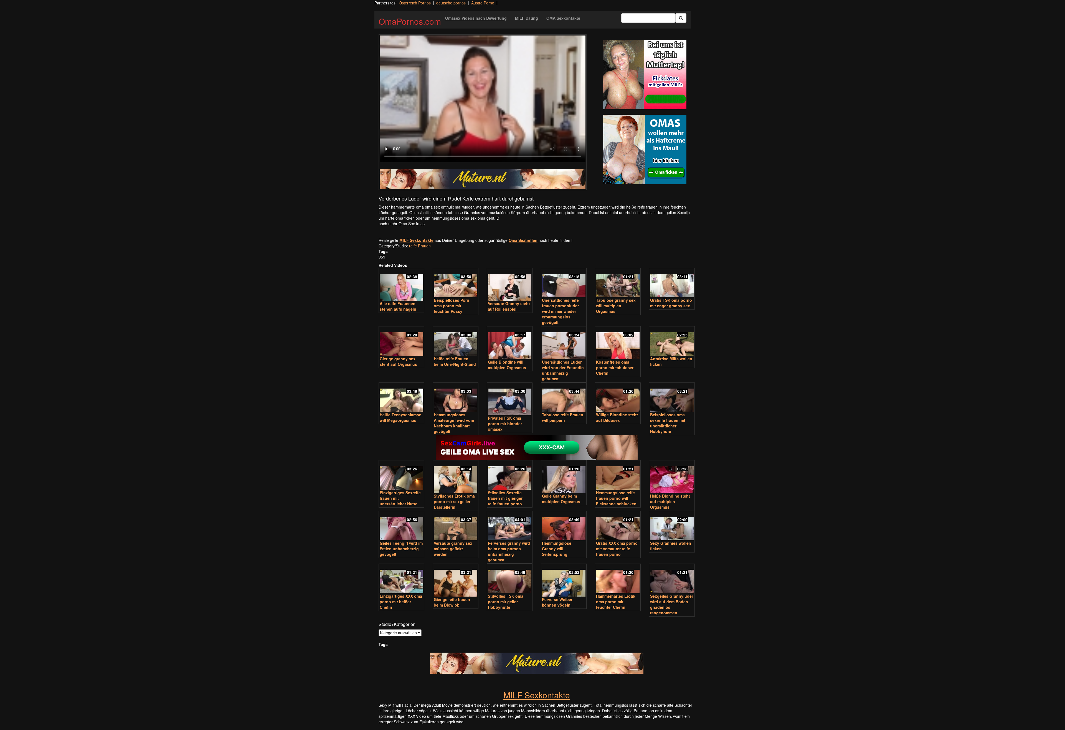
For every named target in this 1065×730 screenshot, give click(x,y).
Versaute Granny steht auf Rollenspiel (509, 306)
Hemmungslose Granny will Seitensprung (556, 548)
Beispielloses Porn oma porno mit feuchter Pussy (451, 305)
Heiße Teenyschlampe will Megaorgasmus (400, 417)
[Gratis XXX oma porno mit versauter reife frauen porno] (618, 526)
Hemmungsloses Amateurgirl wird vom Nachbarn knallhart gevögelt (454, 423)
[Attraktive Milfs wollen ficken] (672, 341)
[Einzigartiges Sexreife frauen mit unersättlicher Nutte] (401, 475)
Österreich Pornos (415, 3)
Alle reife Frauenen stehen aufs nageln (398, 306)
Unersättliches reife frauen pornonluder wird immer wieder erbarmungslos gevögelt (560, 311)
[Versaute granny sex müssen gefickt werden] (455, 526)
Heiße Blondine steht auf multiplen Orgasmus (670, 501)
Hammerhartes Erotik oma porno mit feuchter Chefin (615, 601)
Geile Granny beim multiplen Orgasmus (561, 498)
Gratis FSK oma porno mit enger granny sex (671, 302)
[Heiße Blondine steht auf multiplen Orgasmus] (672, 477)
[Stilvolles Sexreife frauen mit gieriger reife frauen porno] (509, 475)
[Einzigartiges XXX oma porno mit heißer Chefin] (401, 579)
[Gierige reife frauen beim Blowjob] (455, 581)
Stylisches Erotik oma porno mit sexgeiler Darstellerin (454, 501)
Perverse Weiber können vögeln (557, 602)
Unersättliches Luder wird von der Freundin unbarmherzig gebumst (563, 370)
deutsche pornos (451, 3)
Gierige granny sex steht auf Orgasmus (398, 361)
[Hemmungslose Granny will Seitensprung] (563, 526)
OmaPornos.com (410, 21)
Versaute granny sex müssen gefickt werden (453, 548)
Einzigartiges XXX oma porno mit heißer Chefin (401, 601)
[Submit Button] (680, 18)
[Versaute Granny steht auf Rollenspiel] (509, 285)
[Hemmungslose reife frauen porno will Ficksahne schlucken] (618, 475)
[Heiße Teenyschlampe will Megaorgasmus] (401, 398)
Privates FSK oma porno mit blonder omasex (505, 423)
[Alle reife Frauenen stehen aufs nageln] (401, 285)
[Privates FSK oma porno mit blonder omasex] (509, 399)
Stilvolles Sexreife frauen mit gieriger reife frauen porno (505, 498)
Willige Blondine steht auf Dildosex (617, 417)
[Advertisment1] (645, 74)
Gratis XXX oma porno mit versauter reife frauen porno (617, 548)
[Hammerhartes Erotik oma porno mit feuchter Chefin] (618, 579)
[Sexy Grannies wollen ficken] (672, 526)
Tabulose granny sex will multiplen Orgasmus (616, 305)
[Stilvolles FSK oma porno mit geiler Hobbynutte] (509, 579)
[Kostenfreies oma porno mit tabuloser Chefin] (618, 343)
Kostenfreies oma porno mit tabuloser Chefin (614, 367)
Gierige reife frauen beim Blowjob (452, 602)
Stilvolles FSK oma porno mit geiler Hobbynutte (505, 601)
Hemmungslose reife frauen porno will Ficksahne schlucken (616, 498)
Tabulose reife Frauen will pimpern (562, 417)
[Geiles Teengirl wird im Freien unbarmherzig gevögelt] (401, 526)
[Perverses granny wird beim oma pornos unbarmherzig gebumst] (509, 526)
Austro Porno (482, 3)
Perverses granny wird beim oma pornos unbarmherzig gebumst (509, 551)
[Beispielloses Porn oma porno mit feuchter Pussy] (455, 283)
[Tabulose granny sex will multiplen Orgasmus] (618, 283)
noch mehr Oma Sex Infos (402, 223)
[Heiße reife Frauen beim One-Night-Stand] (455, 341)
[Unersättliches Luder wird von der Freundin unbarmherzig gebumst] (563, 343)
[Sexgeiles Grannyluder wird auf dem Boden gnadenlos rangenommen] (672, 579)
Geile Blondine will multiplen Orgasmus (507, 364)
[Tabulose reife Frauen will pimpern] (563, 398)
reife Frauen (420, 246)
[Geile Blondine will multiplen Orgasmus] (509, 343)
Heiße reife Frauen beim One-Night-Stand (455, 361)
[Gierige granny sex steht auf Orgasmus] (401, 341)
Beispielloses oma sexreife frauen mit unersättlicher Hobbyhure (667, 423)
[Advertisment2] (645, 149)
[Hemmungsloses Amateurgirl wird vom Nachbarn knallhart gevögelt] (455, 398)
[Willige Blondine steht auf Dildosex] (618, 398)
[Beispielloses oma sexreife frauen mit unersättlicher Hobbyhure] (672, 398)
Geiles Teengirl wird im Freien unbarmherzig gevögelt (401, 548)
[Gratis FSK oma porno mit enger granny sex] (672, 283)
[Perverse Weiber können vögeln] (563, 581)
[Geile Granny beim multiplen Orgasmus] (563, 477)
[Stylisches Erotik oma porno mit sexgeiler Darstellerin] (455, 477)
